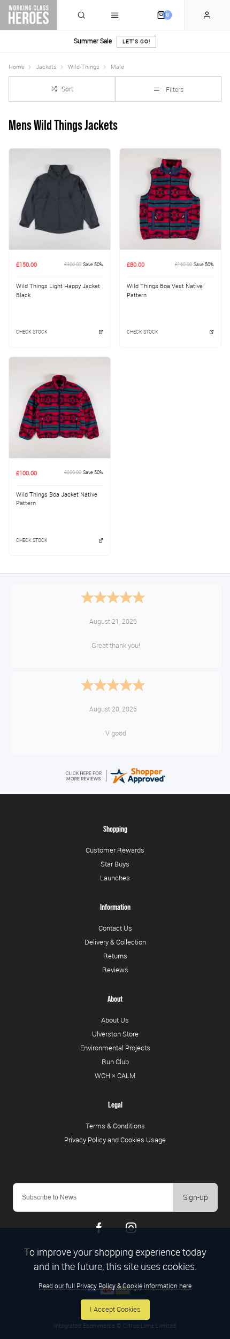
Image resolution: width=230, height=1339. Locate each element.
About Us (115, 1020)
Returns (115, 956)
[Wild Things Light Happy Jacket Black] (60, 199)
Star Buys (115, 864)
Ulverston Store (115, 1034)
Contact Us (115, 928)
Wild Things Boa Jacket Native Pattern (56, 499)
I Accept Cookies (115, 1309)
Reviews (115, 969)
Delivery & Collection (115, 942)
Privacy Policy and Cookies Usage (115, 1139)
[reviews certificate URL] (115, 775)
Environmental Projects (115, 1047)
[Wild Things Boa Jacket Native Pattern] (60, 407)
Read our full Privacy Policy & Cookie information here (115, 1285)
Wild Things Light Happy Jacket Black (58, 290)
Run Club (115, 1061)
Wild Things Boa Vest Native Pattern (165, 290)
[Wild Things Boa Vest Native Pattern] (170, 199)
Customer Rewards (115, 850)
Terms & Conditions (115, 1126)
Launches (115, 878)
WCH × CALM (115, 1075)
